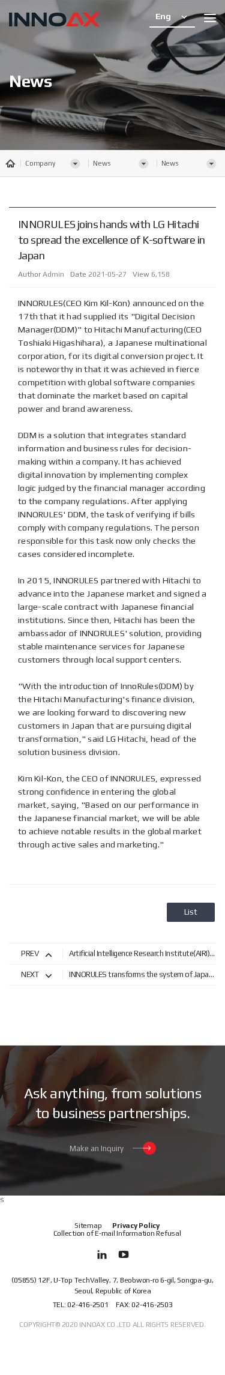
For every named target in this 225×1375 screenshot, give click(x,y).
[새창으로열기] (102, 1254)
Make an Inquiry (97, 1148)
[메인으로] (54, 21)
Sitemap (87, 1225)
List (190, 911)
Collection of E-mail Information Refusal (117, 1233)
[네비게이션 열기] (210, 18)
